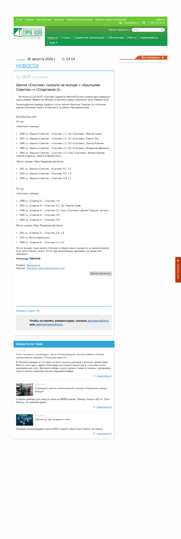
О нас (19, 19)
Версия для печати (100, 273)
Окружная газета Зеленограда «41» (46, 268)
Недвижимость (149, 37)
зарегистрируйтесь (49, 324)
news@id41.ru (131, 22)
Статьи (66, 37)
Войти (159, 20)
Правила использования (80, 19)
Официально (33, 265)
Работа (131, 37)
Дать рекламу (177, 269)
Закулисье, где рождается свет (52, 419)
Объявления (116, 37)
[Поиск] (162, 30)
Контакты (59, 19)
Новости (52, 37)
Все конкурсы (151, 57)
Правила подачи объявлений (110, 19)
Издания (29, 19)
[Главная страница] (28, 33)
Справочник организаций (89, 37)
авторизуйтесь (98, 320)
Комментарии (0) (104, 376)
